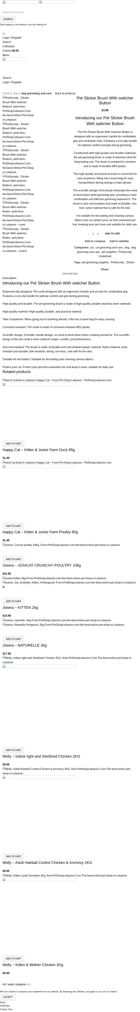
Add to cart (112, 233)
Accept (7, 997)
